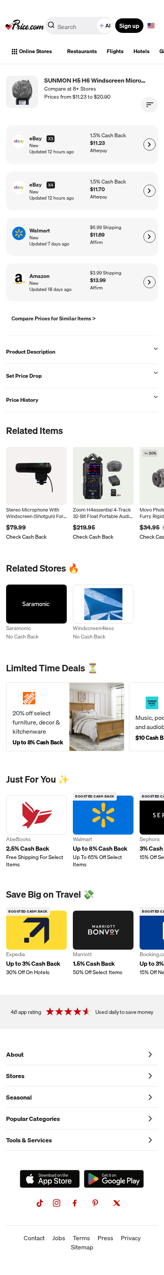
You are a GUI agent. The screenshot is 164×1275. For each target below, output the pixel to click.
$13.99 (98, 280)
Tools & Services (29, 1140)
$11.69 (97, 235)
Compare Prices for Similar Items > (53, 318)
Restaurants (82, 51)
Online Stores (35, 51)
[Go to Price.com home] (24, 25)
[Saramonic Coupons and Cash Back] (36, 613)
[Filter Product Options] (149, 104)
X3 (50, 138)
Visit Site (149, 144)
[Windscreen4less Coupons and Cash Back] (103, 613)
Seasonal (19, 1097)
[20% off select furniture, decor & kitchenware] (65, 717)
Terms (81, 1238)
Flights (115, 51)
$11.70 (97, 189)
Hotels (141, 51)
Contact (34, 1238)
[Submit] (51, 27)
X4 (50, 185)
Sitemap (82, 1247)
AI (108, 25)
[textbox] (151, 25)
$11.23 (97, 143)
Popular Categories (33, 1119)
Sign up (129, 25)
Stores (15, 1076)
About (15, 1054)
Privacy (131, 1238)
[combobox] (79, 25)
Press (105, 1238)
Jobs (58, 1238)
